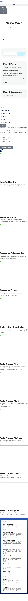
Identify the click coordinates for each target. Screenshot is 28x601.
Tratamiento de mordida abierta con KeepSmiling (13, 78)
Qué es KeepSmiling (5, 110)
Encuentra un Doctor (5, 122)
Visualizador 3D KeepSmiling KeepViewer (12, 67)
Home (2, 107)
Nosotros (3, 119)
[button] (14, 5)
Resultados (3, 116)
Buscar (5, 50)
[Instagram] (5, 150)
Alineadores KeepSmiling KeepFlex (10, 70)
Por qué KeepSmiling (5, 113)
